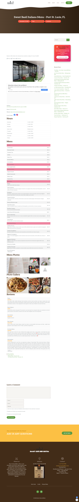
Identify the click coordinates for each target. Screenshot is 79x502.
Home (49, 2)
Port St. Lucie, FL (55, 21)
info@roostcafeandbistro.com (62, 465)
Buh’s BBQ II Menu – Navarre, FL (60, 108)
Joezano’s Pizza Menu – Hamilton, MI (61, 77)
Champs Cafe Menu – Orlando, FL (61, 85)
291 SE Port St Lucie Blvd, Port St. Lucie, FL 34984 (16, 106)
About (53, 2)
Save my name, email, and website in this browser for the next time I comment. (24, 408)
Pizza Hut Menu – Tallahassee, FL (61, 115)
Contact (63, 2)
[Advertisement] (28, 47)
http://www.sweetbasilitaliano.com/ (18, 112)
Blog (58, 2)
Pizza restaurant (39, 21)
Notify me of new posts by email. (14, 414)
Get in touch (67, 433)
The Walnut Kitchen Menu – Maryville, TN (15, 357)
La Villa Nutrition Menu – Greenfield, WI (62, 87)
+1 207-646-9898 (62, 463)
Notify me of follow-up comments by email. (16, 411)
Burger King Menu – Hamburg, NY (61, 116)
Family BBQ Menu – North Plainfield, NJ (62, 76)
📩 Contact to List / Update (62, 57)
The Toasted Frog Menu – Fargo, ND (61, 89)
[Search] (68, 40)
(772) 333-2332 (13, 109)
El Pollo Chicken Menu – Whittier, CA (61, 113)
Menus (69, 2)
